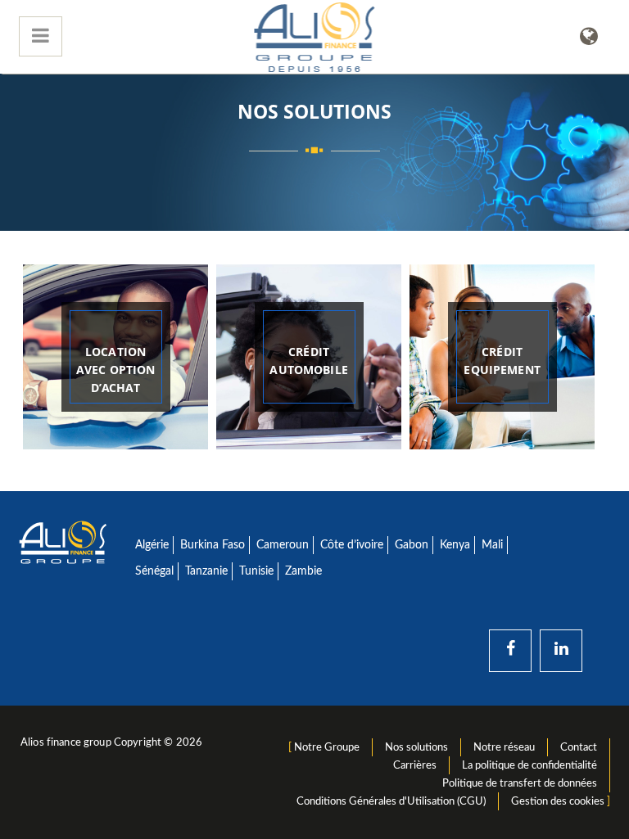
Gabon (411, 545)
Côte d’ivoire (351, 545)
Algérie (152, 545)
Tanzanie (206, 571)
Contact (578, 747)
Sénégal (154, 571)
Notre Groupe (327, 747)
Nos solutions (416, 747)
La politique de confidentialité (529, 765)
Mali (492, 545)
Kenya (455, 545)
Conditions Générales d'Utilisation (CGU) (391, 801)
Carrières (415, 765)
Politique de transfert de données (519, 783)
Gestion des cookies (557, 801)
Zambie (303, 571)
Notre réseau (504, 747)
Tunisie (256, 571)
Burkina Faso (212, 545)
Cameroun (282, 545)
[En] (589, 37)
